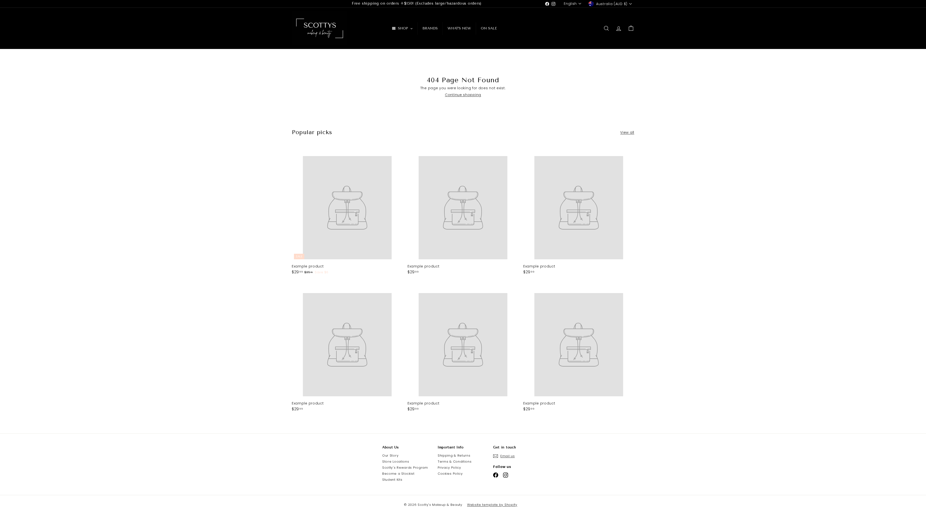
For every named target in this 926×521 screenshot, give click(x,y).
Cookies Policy (450, 473)
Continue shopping (463, 94)
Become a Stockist (398, 473)
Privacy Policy (449, 467)
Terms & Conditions (455, 461)
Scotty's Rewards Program (405, 467)
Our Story (390, 455)
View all (627, 132)
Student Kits (392, 479)
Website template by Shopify (492, 504)
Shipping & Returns (454, 455)
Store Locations (395, 461)
